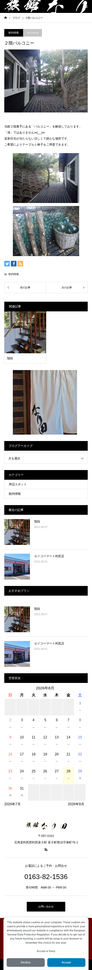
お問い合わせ (46, 906)
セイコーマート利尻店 (49, 556)
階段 (37, 521)
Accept (66, 962)
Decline (26, 962)
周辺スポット (18, 484)
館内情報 (14, 32)
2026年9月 (76, 804)
